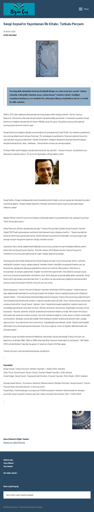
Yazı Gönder (8, 466)
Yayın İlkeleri (8, 463)
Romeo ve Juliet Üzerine (14, 442)
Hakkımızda (8, 460)
